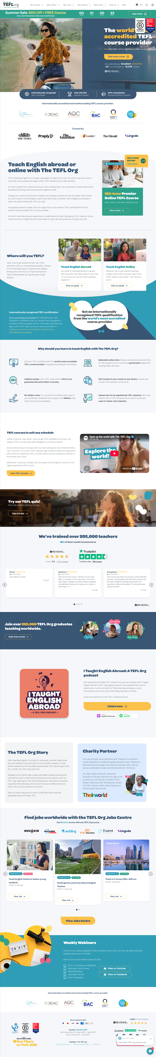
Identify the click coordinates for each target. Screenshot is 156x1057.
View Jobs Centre (78, 921)
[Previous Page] (4, 586)
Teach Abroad (82, 5)
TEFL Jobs (67, 5)
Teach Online (98, 5)
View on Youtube (116, 968)
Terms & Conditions (62, 1044)
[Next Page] (151, 586)
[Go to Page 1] (74, 604)
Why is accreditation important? (23, 318)
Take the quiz (18, 513)
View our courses (66, 56)
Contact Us (96, 1044)
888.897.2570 (81, 1030)
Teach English (76, 267)
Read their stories (17, 637)
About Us (112, 5)
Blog (124, 5)
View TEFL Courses (20, 473)
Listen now (115, 706)
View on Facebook (117, 974)
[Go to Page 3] (79, 604)
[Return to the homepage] (11, 5)
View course (132, 164)
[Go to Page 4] (81, 604)
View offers (137, 14)
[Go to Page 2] (77, 604)
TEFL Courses (35, 5)
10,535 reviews (62, 562)
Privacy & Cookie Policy (81, 1044)
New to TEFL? (52, 5)
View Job (18, 896)
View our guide (73, 286)
